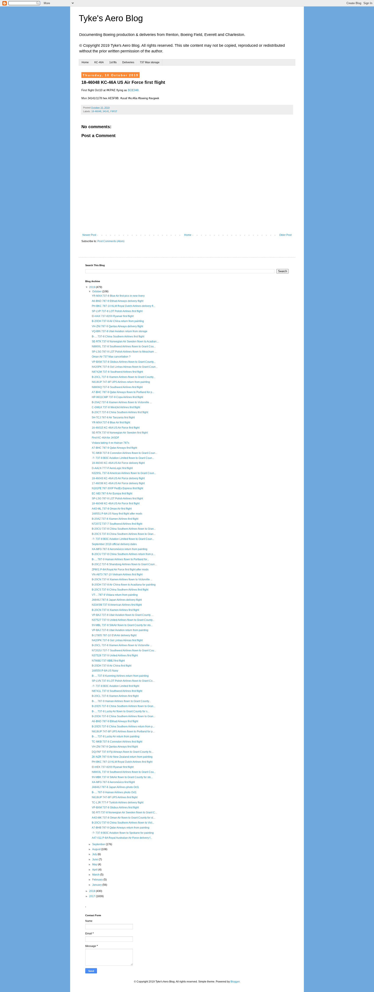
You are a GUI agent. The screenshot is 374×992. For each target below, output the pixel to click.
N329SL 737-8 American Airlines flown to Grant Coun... (124, 473)
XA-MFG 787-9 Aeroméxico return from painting (119, 549)
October (97, 291)
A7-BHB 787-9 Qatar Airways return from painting (120, 827)
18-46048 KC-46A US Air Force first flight (115, 503)
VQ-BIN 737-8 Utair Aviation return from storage (119, 331)
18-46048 (96, 111)
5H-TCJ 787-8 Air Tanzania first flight (113, 417)
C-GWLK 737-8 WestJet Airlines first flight (116, 407)
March (96, 874)
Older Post (285, 234)
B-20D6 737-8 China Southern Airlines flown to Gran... (123, 716)
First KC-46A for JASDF (105, 437)
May (95, 864)
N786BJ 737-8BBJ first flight (108, 660)
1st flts (113, 62)
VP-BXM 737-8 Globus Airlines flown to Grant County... (123, 361)
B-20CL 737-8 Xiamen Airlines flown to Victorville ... (122, 645)
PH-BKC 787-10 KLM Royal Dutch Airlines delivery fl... (123, 305)
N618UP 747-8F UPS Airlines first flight (114, 797)
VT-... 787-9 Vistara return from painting (115, 594)
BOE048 (133, 90)
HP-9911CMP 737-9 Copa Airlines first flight (117, 397)
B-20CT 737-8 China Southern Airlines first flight (120, 412)
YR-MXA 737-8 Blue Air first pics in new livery (118, 295)
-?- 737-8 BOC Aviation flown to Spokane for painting (123, 832)
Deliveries (128, 62)
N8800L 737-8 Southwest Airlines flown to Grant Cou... (124, 346)
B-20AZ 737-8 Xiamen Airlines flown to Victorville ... (122, 402)
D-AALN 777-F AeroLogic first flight (112, 468)
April (95, 869)
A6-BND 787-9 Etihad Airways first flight (115, 721)
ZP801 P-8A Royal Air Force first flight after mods (120, 569)
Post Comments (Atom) (110, 241)
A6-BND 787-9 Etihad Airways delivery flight (117, 301)
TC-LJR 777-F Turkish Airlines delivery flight (117, 802)
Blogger (235, 981)
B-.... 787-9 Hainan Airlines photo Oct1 (114, 792)
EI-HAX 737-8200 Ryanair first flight (113, 316)
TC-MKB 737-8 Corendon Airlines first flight (117, 741)
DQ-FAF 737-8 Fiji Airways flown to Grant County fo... (122, 751)
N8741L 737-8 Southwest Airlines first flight (117, 691)
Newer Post (89, 234)
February (97, 879)
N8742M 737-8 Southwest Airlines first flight (117, 371)
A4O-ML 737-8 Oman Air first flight (112, 508)
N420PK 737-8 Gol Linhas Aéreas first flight (117, 640)
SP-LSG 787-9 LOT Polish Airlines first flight (117, 498)
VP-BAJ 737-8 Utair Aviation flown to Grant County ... (122, 615)
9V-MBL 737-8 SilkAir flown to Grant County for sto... (122, 625)
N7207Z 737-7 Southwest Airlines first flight (117, 523)
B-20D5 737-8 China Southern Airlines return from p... (123, 726)
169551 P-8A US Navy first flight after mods (117, 513)
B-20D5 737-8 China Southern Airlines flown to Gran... (123, 706)
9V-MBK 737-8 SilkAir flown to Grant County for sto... (122, 777)
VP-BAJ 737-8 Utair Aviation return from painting (120, 630)
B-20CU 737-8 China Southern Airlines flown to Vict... (123, 822)
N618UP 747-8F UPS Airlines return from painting (121, 382)
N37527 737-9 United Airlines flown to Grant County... (123, 619)
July (95, 854)
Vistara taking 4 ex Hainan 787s (110, 442)
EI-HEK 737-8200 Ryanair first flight (113, 767)
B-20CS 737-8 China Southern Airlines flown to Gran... (123, 534)
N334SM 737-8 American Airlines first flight (117, 604)
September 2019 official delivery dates (114, 544)
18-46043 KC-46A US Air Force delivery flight (118, 478)
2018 (92, 891)
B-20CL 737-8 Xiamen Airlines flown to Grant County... (123, 377)
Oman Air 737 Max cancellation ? (111, 356)
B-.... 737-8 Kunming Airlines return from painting (120, 675)
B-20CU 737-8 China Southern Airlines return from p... (123, 554)
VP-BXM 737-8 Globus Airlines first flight (115, 807)
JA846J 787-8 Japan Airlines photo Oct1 (115, 787)
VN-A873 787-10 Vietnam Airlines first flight (117, 574)
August (96, 849)
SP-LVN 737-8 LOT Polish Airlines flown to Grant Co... (123, 680)
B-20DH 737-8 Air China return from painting (118, 321)
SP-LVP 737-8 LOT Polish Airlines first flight (117, 311)
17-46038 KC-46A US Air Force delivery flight (118, 483)
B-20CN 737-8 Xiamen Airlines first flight (115, 610)
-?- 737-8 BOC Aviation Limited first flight (115, 686)
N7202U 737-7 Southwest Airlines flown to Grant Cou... (124, 650)
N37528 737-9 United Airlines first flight (115, 655)
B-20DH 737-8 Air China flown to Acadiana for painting (124, 584)
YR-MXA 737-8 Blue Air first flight (111, 422)
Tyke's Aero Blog (111, 18)
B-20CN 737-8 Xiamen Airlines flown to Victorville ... (122, 579)
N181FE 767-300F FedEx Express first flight (117, 488)
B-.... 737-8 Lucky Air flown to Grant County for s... (120, 711)
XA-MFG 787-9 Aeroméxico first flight (113, 782)
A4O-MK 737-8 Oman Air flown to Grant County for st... (123, 817)
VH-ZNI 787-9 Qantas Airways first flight (115, 746)
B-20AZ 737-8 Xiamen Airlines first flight (115, 518)
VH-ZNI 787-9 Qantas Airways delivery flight (117, 326)
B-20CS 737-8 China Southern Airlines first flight (120, 589)
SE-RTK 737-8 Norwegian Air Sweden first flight (120, 432)
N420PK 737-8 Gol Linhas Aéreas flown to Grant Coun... (125, 366)
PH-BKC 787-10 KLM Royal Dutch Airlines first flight (122, 761)
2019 (92, 287)
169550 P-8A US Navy (105, 670)
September (99, 844)
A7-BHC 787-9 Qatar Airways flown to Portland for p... (123, 392)
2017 (92, 896)
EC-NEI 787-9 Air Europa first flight (112, 493)
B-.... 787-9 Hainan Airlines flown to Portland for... (120, 559)
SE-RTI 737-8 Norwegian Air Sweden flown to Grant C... (124, 812)
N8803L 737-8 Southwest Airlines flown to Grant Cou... (124, 772)
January (97, 884)
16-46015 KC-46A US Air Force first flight (115, 427)
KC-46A (99, 62)
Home (85, 62)
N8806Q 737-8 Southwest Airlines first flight (117, 387)
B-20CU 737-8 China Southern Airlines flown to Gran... (124, 528)
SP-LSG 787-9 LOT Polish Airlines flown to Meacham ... (124, 351)
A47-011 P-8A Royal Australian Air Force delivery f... (122, 837)
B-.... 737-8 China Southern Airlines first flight (118, 336)
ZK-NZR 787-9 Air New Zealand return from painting (122, 756)
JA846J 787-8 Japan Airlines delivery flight (117, 599)
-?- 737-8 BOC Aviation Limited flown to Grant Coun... (123, 458)
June (95, 859)
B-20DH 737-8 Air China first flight (111, 665)
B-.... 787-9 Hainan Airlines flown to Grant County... (121, 701)
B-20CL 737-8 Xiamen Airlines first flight (115, 695)
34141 (106, 111)
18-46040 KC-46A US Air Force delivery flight (118, 462)
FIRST (113, 111)
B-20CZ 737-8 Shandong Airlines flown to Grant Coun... (124, 564)
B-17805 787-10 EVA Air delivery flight (114, 635)
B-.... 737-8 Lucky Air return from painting (115, 736)
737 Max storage (150, 62)
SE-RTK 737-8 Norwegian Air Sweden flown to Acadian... (125, 341)
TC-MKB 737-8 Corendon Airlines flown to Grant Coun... (124, 453)
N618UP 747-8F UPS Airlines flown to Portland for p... (123, 731)
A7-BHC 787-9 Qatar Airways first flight (114, 447)
